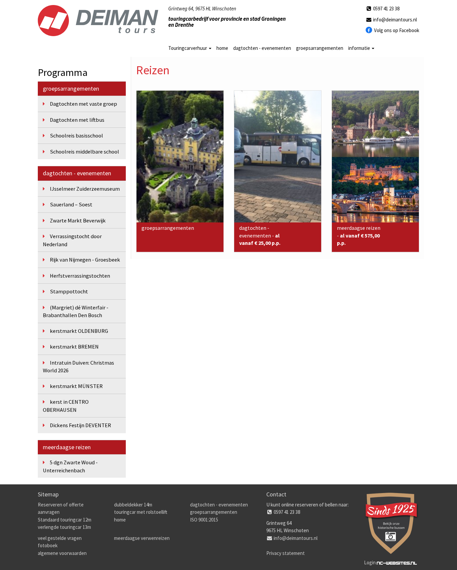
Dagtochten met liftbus (77, 119)
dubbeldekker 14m (133, 504)
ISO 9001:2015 (204, 519)
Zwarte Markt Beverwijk (78, 220)
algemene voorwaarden (62, 553)
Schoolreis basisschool (76, 135)
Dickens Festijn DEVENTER (80, 425)
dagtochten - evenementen (262, 48)
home (222, 48)
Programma (63, 72)
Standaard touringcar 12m (64, 519)
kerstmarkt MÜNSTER (76, 386)
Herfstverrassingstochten (80, 275)
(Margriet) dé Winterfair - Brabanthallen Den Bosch (75, 311)
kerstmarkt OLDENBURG (79, 331)
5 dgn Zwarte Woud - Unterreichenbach (70, 466)
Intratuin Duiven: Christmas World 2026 (78, 366)
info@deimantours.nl (394, 19)
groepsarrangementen (319, 48)
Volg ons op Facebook (396, 30)
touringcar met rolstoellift (140, 512)
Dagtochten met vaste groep (83, 103)
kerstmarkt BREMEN (74, 346)
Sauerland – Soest (71, 204)
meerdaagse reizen (67, 447)
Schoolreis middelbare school (84, 151)
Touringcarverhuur (188, 48)
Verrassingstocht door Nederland (72, 240)
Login (370, 562)
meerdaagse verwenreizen (142, 538)
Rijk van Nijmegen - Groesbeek (85, 259)
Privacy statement (285, 553)
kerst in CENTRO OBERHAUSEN (66, 405)
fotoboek (48, 545)
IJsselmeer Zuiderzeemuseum (85, 188)
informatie (359, 48)
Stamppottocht (69, 291)
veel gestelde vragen (60, 538)
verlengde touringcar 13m (64, 527)
